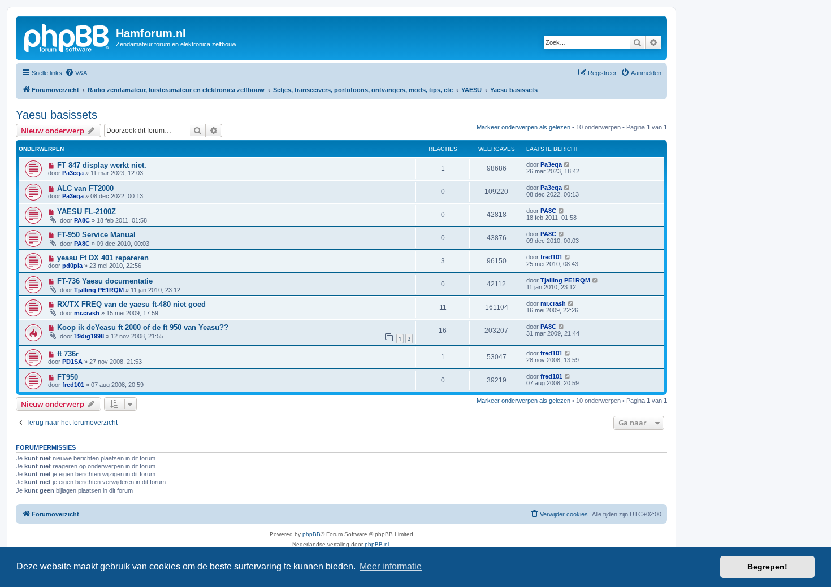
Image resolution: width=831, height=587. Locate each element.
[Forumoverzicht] (67, 37)
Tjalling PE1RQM (99, 289)
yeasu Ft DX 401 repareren (103, 258)
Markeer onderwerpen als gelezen (523, 127)
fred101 (551, 257)
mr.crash (86, 313)
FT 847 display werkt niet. (101, 165)
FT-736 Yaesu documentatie (105, 281)
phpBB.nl (377, 544)
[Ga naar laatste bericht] (567, 164)
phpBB (311, 534)
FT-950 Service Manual (96, 235)
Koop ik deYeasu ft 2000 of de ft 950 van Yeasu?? (142, 327)
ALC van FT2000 (85, 188)
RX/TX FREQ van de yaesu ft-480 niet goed (131, 304)
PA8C (82, 220)
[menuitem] (76, 73)
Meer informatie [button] (391, 566)
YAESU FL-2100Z (86, 211)
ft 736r (68, 354)
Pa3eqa (73, 172)
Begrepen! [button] (767, 566)
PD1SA (72, 361)
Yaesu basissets (56, 114)
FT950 (67, 377)
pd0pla (72, 265)
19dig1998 (89, 336)
